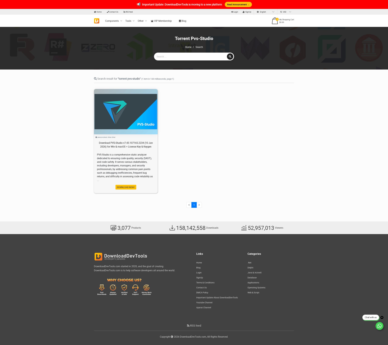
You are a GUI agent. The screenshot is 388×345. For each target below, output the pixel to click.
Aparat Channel (203, 307)
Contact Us (113, 12)
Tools (128, 21)
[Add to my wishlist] (122, 107)
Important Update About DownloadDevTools (217, 297)
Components (112, 21)
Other (141, 21)
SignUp (248, 12)
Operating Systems (256, 287)
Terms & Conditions (205, 282)
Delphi (250, 267)
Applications (253, 282)
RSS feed (129, 12)
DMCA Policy (202, 292)
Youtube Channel (204, 302)
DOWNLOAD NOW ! (126, 187)
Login (235, 12)
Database (252, 277)
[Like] (129, 107)
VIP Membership (163, 21)
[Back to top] (379, 336)
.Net (249, 262)
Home (99, 12)
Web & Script (253, 292)
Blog (183, 21)
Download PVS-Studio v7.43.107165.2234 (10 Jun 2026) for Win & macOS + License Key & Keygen (126, 144)
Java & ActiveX (102, 137)
